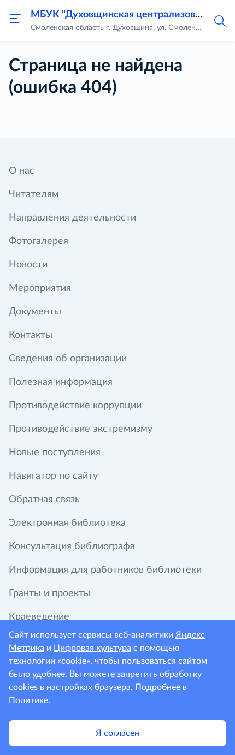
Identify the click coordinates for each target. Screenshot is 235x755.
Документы (35, 312)
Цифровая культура (92, 648)
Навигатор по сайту (53, 476)
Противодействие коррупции (75, 406)
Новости (28, 265)
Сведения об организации (68, 359)
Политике (28, 700)
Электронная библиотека (67, 523)
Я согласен (117, 733)
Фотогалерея (38, 241)
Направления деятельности (72, 218)
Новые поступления (55, 452)
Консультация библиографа (72, 546)
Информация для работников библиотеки (105, 570)
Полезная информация (61, 382)
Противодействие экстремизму (80, 429)
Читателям (34, 194)
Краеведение (39, 617)
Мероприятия (40, 288)
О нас (21, 171)
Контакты (30, 335)
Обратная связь (44, 499)
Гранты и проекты (50, 593)
